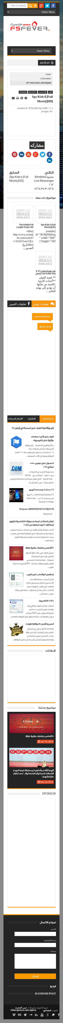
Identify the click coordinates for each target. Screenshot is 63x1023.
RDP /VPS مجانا (46, 601)
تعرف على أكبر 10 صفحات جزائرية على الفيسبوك (42, 438)
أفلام (50, 92)
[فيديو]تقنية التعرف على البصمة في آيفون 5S (33, 428)
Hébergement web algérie (23, 1010)
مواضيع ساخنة (47, 708)
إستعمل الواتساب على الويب (40, 574)
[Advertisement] (28, 45)
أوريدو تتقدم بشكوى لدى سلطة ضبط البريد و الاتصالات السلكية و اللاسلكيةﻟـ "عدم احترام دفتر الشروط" (33, 773)
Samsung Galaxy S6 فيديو (41, 489)
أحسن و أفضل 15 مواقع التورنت (40, 624)
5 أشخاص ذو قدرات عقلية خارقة (40, 548)
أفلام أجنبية (42, 92)
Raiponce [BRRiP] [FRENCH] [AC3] (36, 509)
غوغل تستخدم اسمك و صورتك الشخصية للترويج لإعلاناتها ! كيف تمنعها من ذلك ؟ (31, 523)
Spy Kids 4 (32, 92)
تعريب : (50, 1010)
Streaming (45, 78)
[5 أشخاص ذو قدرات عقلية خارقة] (31, 717)
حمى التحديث (21, 1007)
